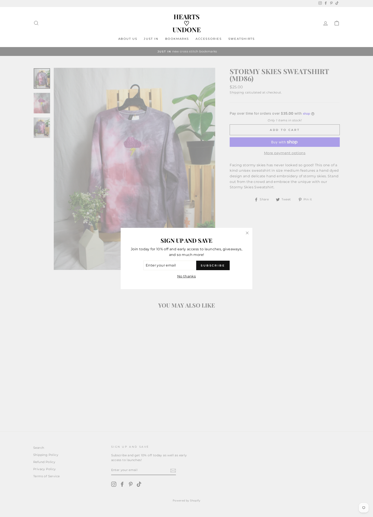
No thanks (186, 276)
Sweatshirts (241, 38)
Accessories (209, 38)
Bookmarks (177, 38)
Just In (151, 38)
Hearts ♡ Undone (186, 23)
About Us (128, 38)
